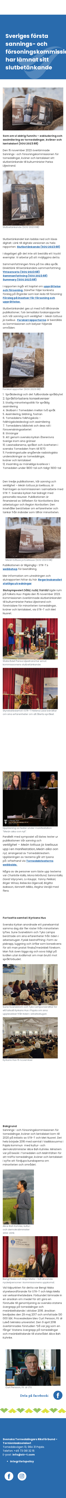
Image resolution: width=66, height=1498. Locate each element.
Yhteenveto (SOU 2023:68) (21, 272)
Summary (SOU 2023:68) (20, 279)
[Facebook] (58, 1397)
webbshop (10, 569)
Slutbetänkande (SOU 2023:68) (38, 247)
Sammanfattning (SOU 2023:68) (25, 276)
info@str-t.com (23, 1454)
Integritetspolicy (22, 1461)
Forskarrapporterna (31, 320)
